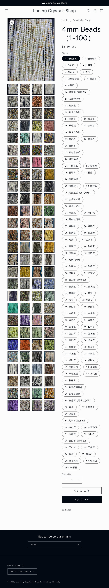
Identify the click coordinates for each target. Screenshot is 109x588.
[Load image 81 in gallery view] (13, 332)
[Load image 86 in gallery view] (25, 344)
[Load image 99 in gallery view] (37, 381)
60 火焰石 (89, 307)
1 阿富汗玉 (71, 58)
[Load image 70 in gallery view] (25, 296)
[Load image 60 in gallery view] (49, 259)
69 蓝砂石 (70, 340)
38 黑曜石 (89, 226)
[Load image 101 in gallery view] (13, 393)
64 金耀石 (89, 320)
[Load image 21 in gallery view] (13, 150)
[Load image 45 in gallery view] (13, 223)
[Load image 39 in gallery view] (37, 198)
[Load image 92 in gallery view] (49, 356)
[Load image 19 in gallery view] (37, 138)
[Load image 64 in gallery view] (49, 271)
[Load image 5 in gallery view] (13, 101)
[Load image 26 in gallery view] (25, 162)
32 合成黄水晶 (72, 199)
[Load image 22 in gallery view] (25, 150)
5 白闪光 (70, 72)
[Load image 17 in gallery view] (13, 138)
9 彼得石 (70, 85)
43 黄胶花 (70, 246)
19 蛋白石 (70, 139)
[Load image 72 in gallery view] (49, 296)
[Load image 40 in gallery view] (49, 198)
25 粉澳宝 (91, 166)
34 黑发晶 (70, 213)
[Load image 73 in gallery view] (13, 308)
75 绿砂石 (70, 360)
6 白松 (86, 72)
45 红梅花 (70, 253)
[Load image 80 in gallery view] (49, 320)
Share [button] (68, 510)
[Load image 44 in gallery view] (49, 211)
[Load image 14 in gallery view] (25, 125)
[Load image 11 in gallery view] (37, 113)
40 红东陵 (89, 233)
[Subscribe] (78, 544)
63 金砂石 (70, 320)
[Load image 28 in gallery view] (49, 162)
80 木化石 (91, 374)
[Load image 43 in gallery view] (37, 211)
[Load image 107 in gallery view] (37, 405)
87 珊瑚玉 (70, 414)
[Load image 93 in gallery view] (13, 369)
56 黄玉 (88, 293)
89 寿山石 (70, 427)
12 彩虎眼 (70, 105)
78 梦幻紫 (91, 367)
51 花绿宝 (89, 273)
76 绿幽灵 (89, 360)
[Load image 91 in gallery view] (37, 356)
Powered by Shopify (50, 582)
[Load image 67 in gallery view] (37, 283)
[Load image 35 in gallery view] (37, 186)
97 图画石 (87, 454)
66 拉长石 (89, 327)
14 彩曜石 (70, 119)
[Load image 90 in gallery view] (25, 356)
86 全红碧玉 (88, 407)
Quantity (67, 474)
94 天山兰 (70, 447)
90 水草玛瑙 (90, 427)
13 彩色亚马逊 (72, 112)
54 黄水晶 (89, 286)
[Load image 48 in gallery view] (49, 223)
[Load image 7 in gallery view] (37, 101)
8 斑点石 (92, 79)
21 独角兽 (70, 146)
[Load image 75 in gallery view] (37, 308)
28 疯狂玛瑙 (71, 179)
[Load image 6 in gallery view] (25, 101)
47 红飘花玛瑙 (72, 260)
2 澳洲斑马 (91, 58)
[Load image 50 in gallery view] (25, 235)
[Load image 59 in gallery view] (37, 259)
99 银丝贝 (91, 461)
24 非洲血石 (71, 166)
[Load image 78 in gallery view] (25, 320)
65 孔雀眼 (70, 327)
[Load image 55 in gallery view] (37, 247)
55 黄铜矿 (70, 293)
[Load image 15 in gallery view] (37, 125)
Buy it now (82, 499)
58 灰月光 (87, 300)
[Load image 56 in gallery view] (49, 247)
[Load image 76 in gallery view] (49, 308)
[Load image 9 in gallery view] (13, 113)
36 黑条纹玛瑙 (72, 219)
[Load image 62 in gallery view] (25, 271)
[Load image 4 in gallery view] (49, 89)
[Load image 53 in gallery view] (13, 247)
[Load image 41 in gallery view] (13, 211)
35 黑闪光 (89, 213)
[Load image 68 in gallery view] (49, 283)
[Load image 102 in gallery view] (25, 393)
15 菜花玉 (89, 119)
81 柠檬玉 (70, 380)
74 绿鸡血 (89, 353)
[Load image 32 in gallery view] (49, 174)
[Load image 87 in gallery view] (37, 344)
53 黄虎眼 (70, 286)
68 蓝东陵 (89, 333)
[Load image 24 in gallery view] (49, 150)
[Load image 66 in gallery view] (25, 283)
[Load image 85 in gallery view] (13, 344)
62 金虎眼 (89, 313)
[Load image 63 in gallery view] (37, 271)
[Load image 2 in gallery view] (25, 89)
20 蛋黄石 (89, 139)
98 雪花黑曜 (71, 461)
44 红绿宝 (89, 246)
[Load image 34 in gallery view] (25, 186)
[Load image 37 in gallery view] (13, 198)
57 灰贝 (69, 300)
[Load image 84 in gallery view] (49, 332)
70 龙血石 (89, 340)
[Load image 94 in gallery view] (25, 369)
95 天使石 (89, 447)
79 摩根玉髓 (71, 374)
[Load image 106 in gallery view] (25, 405)
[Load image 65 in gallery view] (13, 283)
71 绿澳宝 (70, 347)
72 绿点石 (89, 347)
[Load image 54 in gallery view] (25, 247)
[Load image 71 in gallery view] (37, 296)
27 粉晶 (88, 172)
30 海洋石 (91, 186)
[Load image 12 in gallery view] (49, 113)
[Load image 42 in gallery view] (25, 211)
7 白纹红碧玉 (72, 79)
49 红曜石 (89, 266)
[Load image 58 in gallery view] (25, 259)
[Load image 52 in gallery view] (49, 235)
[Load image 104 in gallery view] (49, 393)
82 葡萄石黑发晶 (74, 387)
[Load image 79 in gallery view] (37, 320)
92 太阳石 (89, 434)
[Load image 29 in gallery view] (13, 174)
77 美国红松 (71, 367)
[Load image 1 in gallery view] (13, 89)
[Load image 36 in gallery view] (49, 186)
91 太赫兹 (70, 434)
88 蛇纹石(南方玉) (75, 420)
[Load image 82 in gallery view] (25, 332)
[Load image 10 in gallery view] (25, 113)
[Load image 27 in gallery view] (37, 162)
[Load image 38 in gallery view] (25, 198)
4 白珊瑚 (87, 65)
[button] (6, 10)
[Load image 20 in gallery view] (49, 138)
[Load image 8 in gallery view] (49, 101)
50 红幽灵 (70, 273)
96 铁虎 (69, 454)
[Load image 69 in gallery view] (13, 296)
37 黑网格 (70, 226)
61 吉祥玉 (70, 313)
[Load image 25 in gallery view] (13, 162)
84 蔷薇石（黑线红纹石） (78, 400)
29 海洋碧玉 (71, 186)
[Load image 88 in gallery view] (49, 344)
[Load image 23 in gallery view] (37, 150)
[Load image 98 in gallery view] (25, 381)
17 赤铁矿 (89, 125)
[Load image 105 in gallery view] (13, 405)
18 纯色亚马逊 (72, 132)
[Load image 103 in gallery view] (37, 393)
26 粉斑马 (70, 172)
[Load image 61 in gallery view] (13, 271)
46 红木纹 (89, 253)
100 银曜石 (71, 467)
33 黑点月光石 (72, 206)
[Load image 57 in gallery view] (13, 259)
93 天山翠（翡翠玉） (76, 441)
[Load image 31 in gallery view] (37, 174)
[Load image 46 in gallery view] (25, 223)
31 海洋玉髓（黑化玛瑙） (78, 193)
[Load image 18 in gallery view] (25, 138)
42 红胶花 (87, 240)
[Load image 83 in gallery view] (37, 332)
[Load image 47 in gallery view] (37, 223)
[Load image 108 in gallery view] (49, 405)
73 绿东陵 (70, 353)
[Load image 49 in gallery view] (13, 235)
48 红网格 (70, 266)
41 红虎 (69, 240)
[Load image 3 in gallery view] (37, 89)
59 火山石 (70, 307)
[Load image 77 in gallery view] (13, 320)
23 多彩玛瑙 (71, 159)
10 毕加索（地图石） (76, 92)
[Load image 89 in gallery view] (13, 356)
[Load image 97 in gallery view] (13, 381)
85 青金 (69, 407)
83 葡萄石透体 (72, 394)
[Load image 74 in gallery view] (25, 308)
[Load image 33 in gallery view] (13, 186)
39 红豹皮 (70, 233)
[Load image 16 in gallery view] (49, 125)
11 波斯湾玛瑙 (72, 99)
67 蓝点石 (70, 333)
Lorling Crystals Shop (27, 582)
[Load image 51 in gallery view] (37, 235)
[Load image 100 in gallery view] (49, 381)
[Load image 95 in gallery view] (37, 369)
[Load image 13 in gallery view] (13, 125)
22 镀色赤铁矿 (72, 152)
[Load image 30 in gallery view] (25, 174)
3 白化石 (70, 65)
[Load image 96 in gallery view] (49, 369)
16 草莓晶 (70, 125)
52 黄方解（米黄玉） (76, 280)
